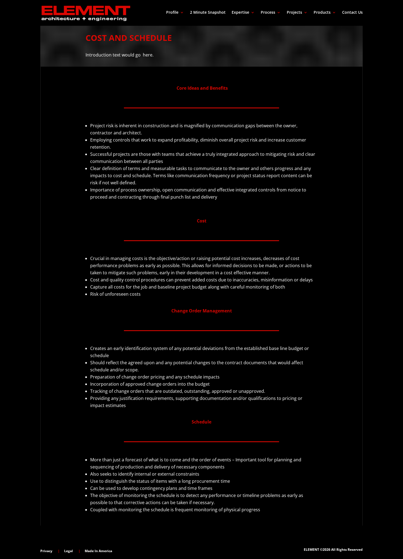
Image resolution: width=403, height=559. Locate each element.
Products (322, 12)
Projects (294, 12)
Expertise (240, 12)
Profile (172, 12)
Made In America (98, 551)
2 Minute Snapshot (208, 12)
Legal (68, 551)
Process (268, 12)
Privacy (46, 551)
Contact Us (352, 12)
